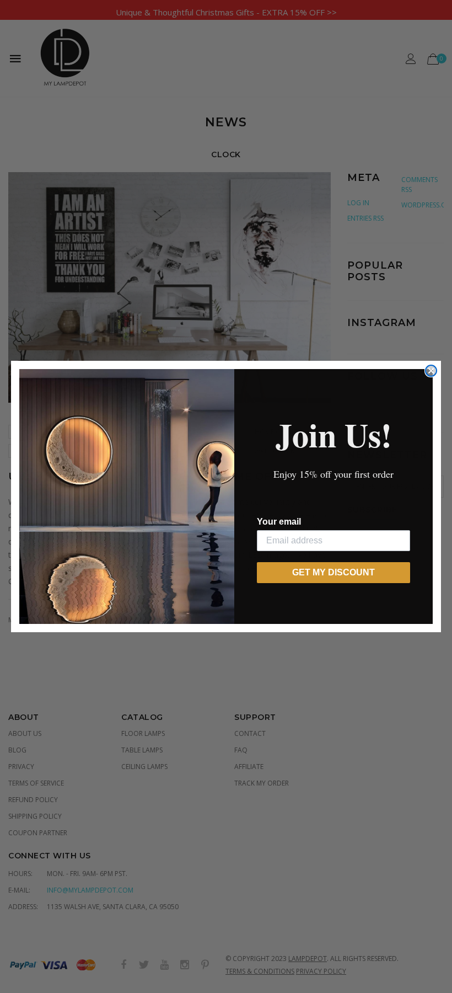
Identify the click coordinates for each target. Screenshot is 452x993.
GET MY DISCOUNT (333, 572)
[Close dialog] (431, 370)
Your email (279, 521)
